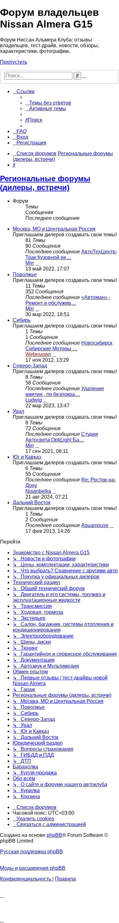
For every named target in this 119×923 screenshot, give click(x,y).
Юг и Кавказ (27, 457)
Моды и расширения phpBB (32, 868)
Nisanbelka (38, 491)
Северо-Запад (30, 365)
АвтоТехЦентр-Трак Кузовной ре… (71, 254)
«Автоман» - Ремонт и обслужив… (67, 300)
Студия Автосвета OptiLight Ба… (61, 436)
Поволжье (25, 274)
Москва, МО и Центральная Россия (54, 229)
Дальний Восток (31, 502)
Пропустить (13, 62)
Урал (18, 411)
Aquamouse (95, 525)
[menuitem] (48, 102)
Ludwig (33, 400)
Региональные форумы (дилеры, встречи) (45, 183)
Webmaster (38, 354)
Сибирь (21, 320)
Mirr (29, 263)
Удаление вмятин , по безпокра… (64, 391)
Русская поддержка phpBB (31, 851)
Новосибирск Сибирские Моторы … (68, 345)
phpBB (54, 835)
